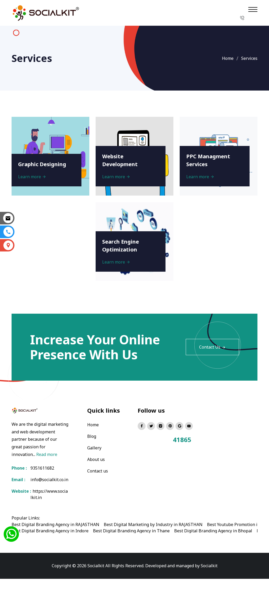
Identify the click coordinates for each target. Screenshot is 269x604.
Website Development (120, 160)
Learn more (30, 177)
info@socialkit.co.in (49, 479)
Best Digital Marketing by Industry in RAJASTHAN (153, 524)
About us (96, 459)
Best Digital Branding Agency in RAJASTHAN (55, 524)
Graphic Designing (42, 164)
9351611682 (42, 468)
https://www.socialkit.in (49, 494)
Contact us (97, 471)
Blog (91, 436)
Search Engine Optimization (120, 245)
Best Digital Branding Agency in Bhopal (213, 531)
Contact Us (209, 347)
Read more (46, 454)
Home (228, 58)
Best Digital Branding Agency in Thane (131, 531)
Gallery (94, 448)
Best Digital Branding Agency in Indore (50, 531)
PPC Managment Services (208, 160)
